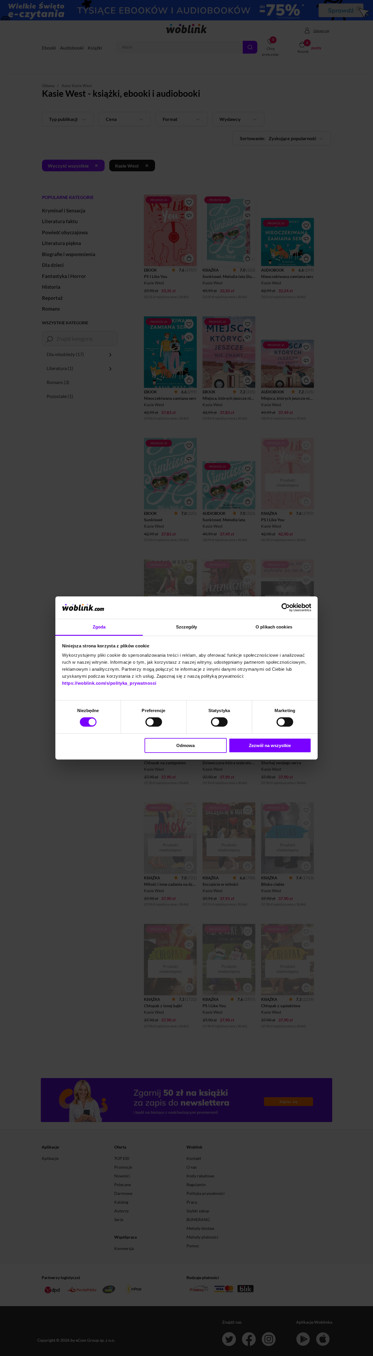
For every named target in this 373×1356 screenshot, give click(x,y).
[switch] (153, 722)
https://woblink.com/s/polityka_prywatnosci (109, 683)
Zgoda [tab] (99, 626)
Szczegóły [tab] (186, 626)
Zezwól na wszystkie (270, 745)
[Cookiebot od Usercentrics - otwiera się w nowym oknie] (285, 607)
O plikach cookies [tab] (274, 626)
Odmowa (185, 745)
